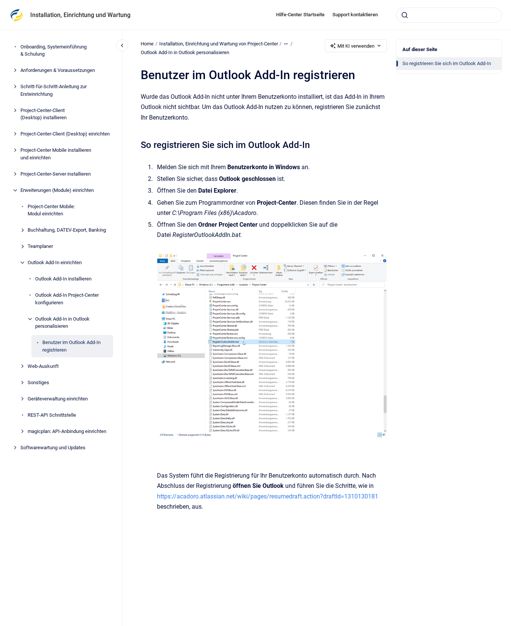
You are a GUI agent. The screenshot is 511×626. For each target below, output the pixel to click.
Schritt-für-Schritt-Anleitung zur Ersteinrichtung (53, 90)
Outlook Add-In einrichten (55, 262)
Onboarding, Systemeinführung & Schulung (53, 50)
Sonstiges (38, 382)
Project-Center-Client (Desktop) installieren (43, 114)
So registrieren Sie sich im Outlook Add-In (446, 63)
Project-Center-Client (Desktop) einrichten (65, 134)
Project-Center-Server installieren (55, 174)
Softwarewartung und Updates (52, 447)
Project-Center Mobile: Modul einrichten (51, 210)
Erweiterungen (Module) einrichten (57, 190)
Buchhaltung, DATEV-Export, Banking (67, 230)
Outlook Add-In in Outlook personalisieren (62, 322)
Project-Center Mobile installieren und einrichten (55, 153)
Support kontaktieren (355, 14)
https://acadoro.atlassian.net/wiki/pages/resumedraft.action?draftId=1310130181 (267, 496)
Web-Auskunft (43, 366)
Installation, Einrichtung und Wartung (80, 15)
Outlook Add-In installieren (63, 279)
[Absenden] (405, 15)
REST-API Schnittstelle (52, 415)
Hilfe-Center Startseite (300, 14)
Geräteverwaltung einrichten (58, 399)
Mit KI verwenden (355, 46)
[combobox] (449, 15)
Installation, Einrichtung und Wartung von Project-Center (218, 44)
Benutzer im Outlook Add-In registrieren (71, 346)
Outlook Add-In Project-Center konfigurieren (67, 298)
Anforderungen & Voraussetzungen (57, 70)
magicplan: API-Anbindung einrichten (67, 431)
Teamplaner (40, 246)
